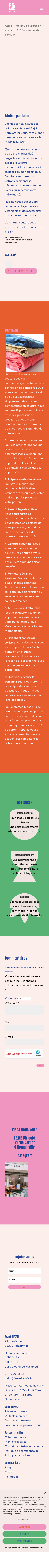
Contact (10, 1472)
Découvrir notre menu (19, 1420)
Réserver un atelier (17, 1411)
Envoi (40, 1065)
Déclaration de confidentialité (32, 1548)
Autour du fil (12, 30)
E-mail (10, 1037)
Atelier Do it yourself (27, 25)
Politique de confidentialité (22, 1451)
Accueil (9, 25)
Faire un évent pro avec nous (23, 1425)
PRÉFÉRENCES (24, 1541)
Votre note (11, 998)
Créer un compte (15, 1437)
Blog (8, 1467)
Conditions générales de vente (24, 1446)
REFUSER (24, 1534)
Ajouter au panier (21, 271)
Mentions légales (15, 1441)
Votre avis (12, 1003)
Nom (9, 1022)
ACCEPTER (24, 1527)
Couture (26, 30)
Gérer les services (23, 1519)
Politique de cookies (12, 1548)
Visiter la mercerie (16, 1416)
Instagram (24, 1155)
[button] (45, 1492)
